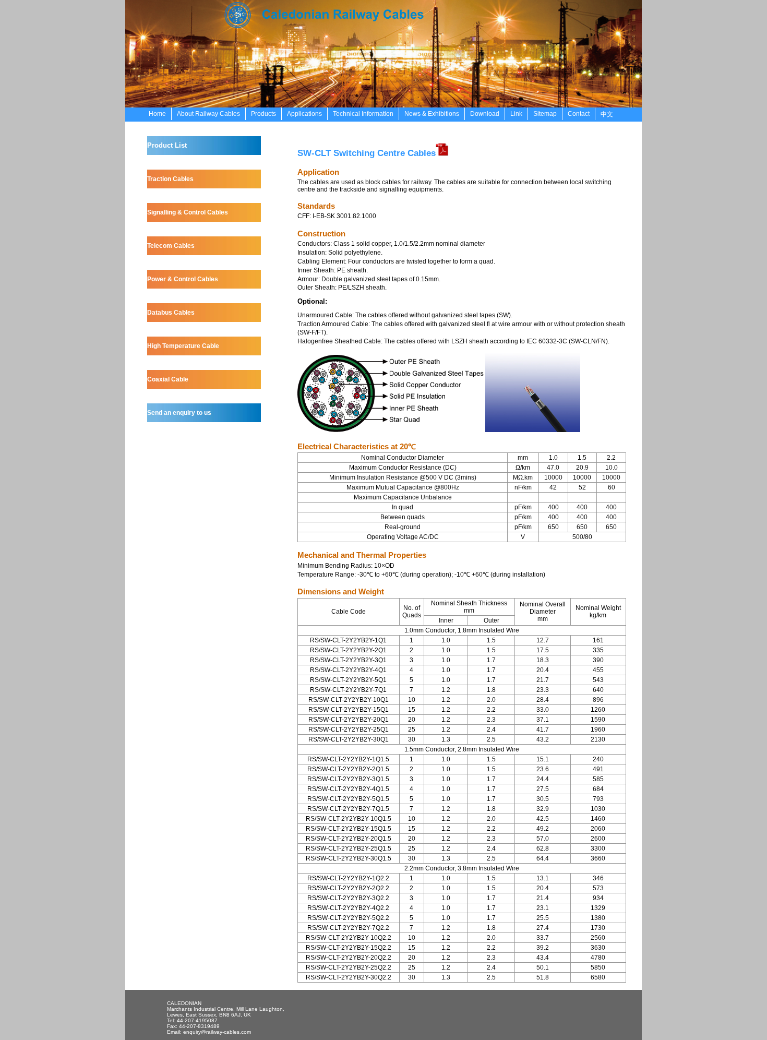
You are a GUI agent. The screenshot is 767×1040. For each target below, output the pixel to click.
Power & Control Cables (182, 279)
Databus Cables (171, 312)
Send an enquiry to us (179, 412)
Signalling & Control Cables (187, 212)
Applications (304, 113)
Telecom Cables (171, 245)
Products (263, 113)
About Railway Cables (208, 113)
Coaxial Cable (167, 379)
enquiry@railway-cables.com (217, 1032)
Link (516, 113)
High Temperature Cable (183, 346)
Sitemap (545, 113)
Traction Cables (170, 179)
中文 (607, 114)
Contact (579, 113)
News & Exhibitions (431, 113)
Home (157, 113)
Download (484, 113)
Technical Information (363, 113)
